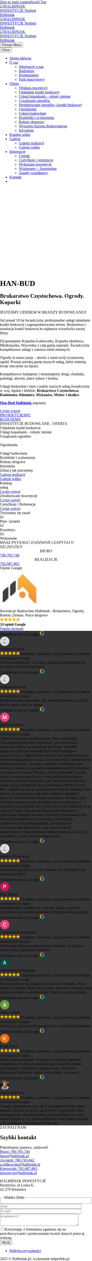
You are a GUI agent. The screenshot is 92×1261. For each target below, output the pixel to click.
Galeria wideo (29, 147)
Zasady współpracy (33, 173)
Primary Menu (11, 45)
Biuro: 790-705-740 (15, 1152)
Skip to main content (15, 2)
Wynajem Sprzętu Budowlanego (43, 126)
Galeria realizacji (31, 143)
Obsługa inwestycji (33, 88)
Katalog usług (19, 135)
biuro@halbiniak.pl (14, 1156)
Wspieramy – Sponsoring (38, 169)
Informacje (17, 152)
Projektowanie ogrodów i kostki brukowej (50, 105)
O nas (13, 62)
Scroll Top (38, 2)
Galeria (14, 139)
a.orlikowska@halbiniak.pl (20, 1164)
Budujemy (26, 71)
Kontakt (15, 177)
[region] (46, 230)
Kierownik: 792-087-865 (18, 1169)
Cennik (24, 156)
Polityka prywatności (25, 1251)
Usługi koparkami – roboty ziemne (45, 96)
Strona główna (20, 58)
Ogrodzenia (27, 109)
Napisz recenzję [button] (12, 629)
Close (6, 50)
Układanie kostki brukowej (39, 92)
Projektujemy (29, 75)
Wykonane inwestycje (35, 164)
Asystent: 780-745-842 (17, 1160)
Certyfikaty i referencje (36, 160)
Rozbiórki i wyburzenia (36, 118)
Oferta (14, 84)
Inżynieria (26, 130)
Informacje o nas (31, 67)
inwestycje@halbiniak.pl (18, 1173)
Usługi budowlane (32, 113)
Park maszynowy (32, 79)
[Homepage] (19, 27)
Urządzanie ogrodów (34, 101)
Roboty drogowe (31, 122)
